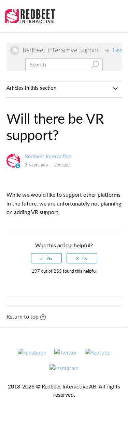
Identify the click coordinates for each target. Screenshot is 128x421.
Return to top (22, 317)
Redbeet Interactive (48, 156)
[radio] (46, 258)
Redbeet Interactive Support (62, 50)
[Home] (30, 16)
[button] (115, 15)
